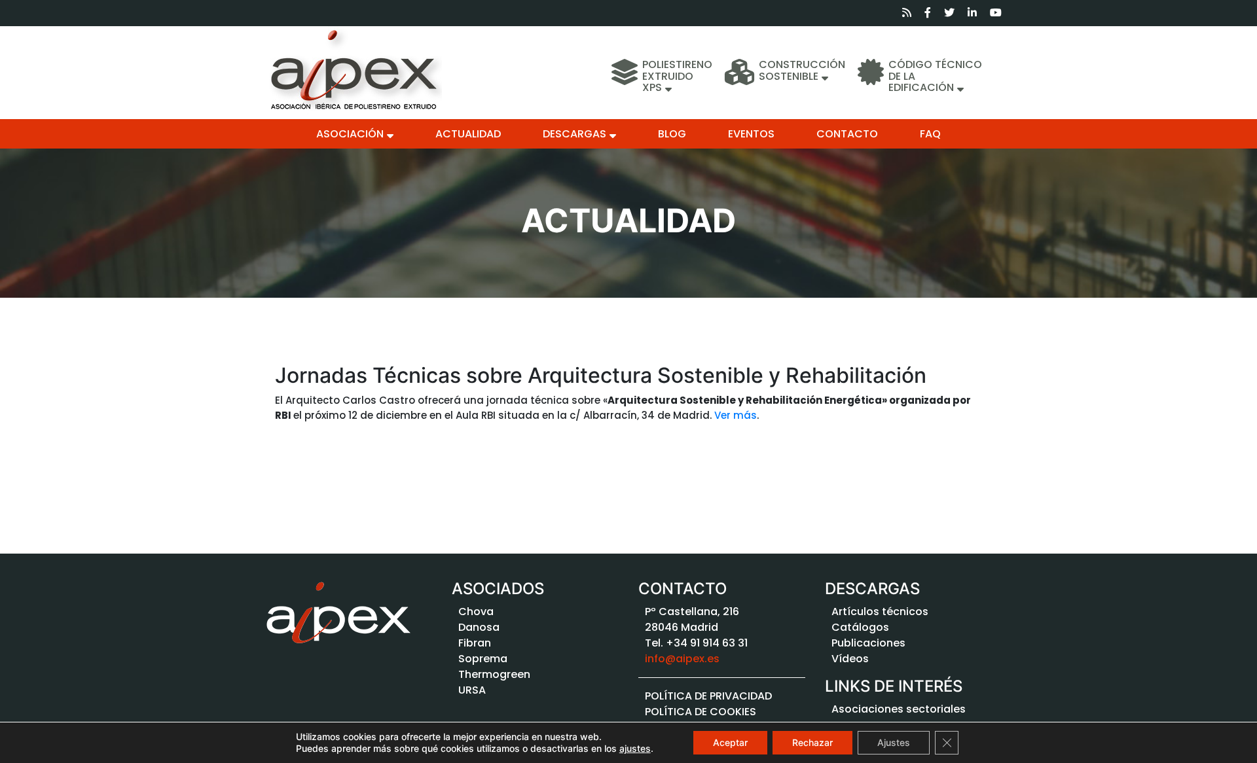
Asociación (350, 133)
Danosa (479, 627)
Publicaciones (868, 642)
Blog (672, 133)
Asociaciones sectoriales (898, 709)
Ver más (735, 415)
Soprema (482, 658)
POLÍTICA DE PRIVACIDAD (708, 695)
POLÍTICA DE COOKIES (700, 711)
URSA (472, 690)
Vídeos (850, 658)
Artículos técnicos (879, 611)
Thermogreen (494, 674)
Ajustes (893, 742)
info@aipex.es (682, 658)
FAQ (930, 133)
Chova (476, 611)
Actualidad (468, 133)
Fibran (474, 642)
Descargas (574, 133)
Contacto (847, 133)
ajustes (635, 748)
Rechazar (812, 742)
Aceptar (730, 742)
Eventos (751, 133)
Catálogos (860, 627)
